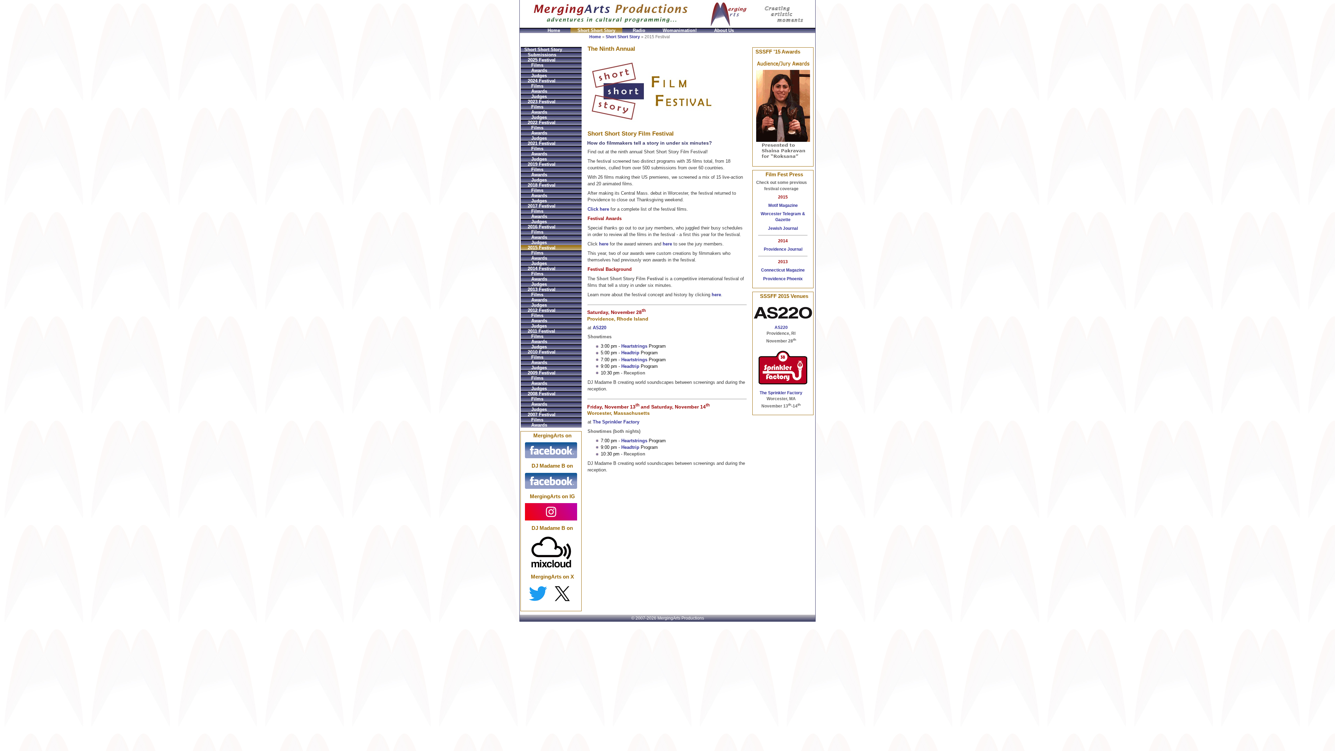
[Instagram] (551, 511)
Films (537, 65)
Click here (598, 209)
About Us (724, 30)
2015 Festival (542, 247)
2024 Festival (542, 80)
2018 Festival (542, 185)
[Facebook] (551, 450)
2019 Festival (542, 164)
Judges (539, 75)
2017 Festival (542, 206)
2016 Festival (542, 226)
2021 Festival (542, 143)
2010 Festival (542, 352)
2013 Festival (542, 289)
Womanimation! (680, 30)
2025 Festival (542, 60)
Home (554, 30)
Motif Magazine (783, 205)
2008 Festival (542, 393)
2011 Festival (541, 331)
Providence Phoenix (783, 279)
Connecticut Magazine (783, 270)
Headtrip (630, 352)
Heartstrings (634, 346)
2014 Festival (542, 268)
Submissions (542, 54)
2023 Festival (542, 101)
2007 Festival (542, 414)
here (603, 244)
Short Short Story (596, 30)
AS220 (599, 327)
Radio (639, 30)
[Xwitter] (551, 593)
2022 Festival (542, 122)
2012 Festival (542, 310)
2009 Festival (542, 373)
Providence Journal (783, 249)
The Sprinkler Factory (616, 422)
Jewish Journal (783, 228)
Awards (539, 70)
